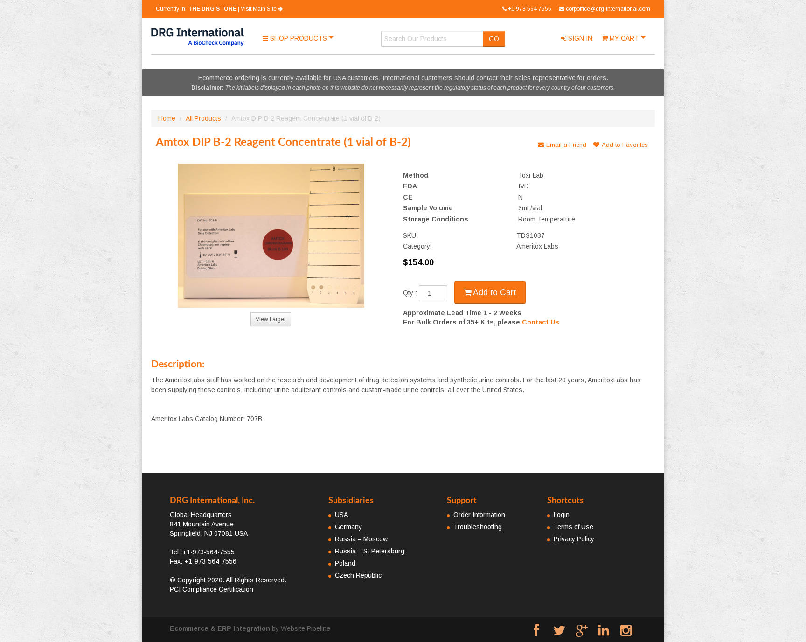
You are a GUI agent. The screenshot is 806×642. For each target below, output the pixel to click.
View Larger (271, 319)
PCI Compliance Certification (211, 589)
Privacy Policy (574, 539)
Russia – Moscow (361, 539)
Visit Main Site (259, 9)
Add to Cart (493, 292)
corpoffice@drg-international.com (608, 9)
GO (494, 38)
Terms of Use (573, 527)
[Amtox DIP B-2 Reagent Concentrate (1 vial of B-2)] (271, 236)
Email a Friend (566, 144)
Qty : (411, 293)
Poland (345, 563)
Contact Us (540, 322)
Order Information (479, 514)
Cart (625, 38)
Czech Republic (358, 575)
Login (562, 514)
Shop (297, 38)
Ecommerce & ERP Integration (220, 628)
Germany (348, 527)
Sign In (579, 38)
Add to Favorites (625, 144)
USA (341, 514)
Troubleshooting (477, 527)
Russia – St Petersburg (369, 551)
